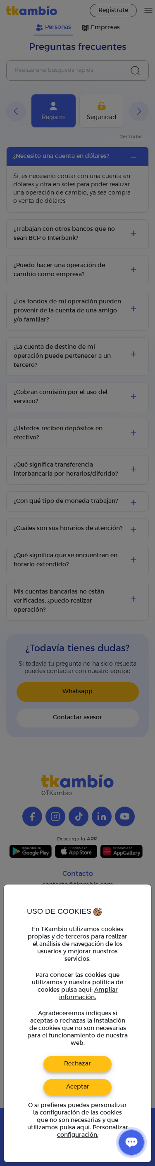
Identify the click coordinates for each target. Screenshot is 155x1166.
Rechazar (77, 1064)
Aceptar (77, 1087)
